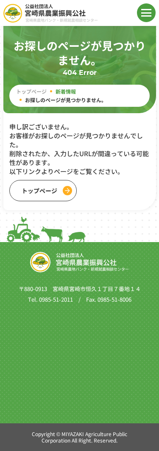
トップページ (31, 91)
